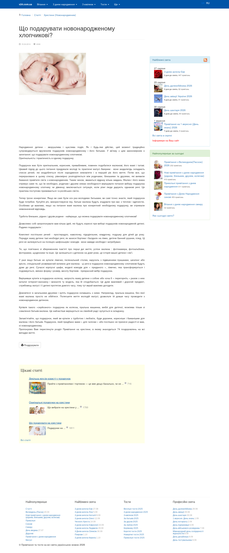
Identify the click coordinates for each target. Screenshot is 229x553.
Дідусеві (29, 533)
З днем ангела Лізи (84, 512)
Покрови (79, 534)
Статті (37, 15)
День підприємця (181, 525)
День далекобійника (182, 509)
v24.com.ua (25, 4)
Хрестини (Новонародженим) (60, 15)
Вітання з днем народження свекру (183, 204)
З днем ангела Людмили (86, 528)
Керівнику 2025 (131, 528)
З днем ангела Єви (174, 71)
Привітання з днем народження (41, 537)
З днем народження (64, 4)
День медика (32, 530)
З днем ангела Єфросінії (86, 525)
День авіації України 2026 (178, 96)
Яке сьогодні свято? (163, 215)
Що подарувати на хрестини (45, 423)
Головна (26, 15)
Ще (116, 4)
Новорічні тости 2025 (134, 534)
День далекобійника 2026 (178, 85)
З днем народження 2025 (136, 512)
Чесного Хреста (82, 521)
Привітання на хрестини (77, 329)
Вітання (41, 4)
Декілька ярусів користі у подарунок (50, 378)
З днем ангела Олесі (84, 518)
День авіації (178, 512)
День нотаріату (180, 521)
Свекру (29, 527)
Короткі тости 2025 (133, 531)
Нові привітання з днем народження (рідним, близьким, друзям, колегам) (184, 174)
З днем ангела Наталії (85, 515)
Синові (29, 524)
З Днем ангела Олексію (86, 531)
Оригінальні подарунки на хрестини (49, 402)
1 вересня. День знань (183, 518)
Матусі (29, 540)
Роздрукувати (31, 345)
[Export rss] (205, 60)
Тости (104, 4)
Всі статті (26, 440)
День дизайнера (180, 537)
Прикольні (30, 520)
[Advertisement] (82, 120)
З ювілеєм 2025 (131, 515)
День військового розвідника (186, 528)
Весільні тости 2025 (133, 509)
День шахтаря (179, 515)
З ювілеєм (88, 4)
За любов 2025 (131, 525)
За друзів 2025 (131, 521)
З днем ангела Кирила (85, 538)
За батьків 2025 (131, 518)
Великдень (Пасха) (35, 512)
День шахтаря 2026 (175, 110)
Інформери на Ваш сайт (165, 140)
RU (208, 3)
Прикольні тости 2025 (134, 538)
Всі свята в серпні (162, 135)
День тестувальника (182, 540)
